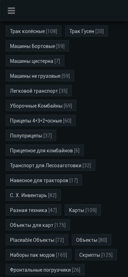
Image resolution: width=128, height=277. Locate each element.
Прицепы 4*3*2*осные (36, 121)
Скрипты (89, 255)
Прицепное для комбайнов (41, 150)
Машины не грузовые (35, 76)
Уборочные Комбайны (36, 106)
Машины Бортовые (32, 46)
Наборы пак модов (32, 255)
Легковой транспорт (34, 91)
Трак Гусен (81, 31)
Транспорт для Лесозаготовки (45, 165)
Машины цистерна (31, 61)
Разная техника (28, 210)
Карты (76, 210)
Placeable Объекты (32, 240)
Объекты (86, 240)
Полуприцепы (26, 135)
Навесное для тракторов (39, 180)
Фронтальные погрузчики (40, 270)
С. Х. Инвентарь (28, 195)
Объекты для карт (31, 225)
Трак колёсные (27, 31)
